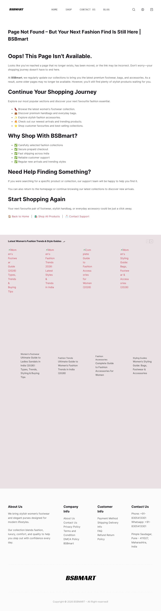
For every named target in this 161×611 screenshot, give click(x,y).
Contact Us (70, 522)
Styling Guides (140, 358)
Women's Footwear (30, 354)
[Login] (142, 9)
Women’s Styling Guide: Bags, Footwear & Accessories (142, 367)
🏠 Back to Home (18, 216)
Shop (69, 9)
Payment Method (107, 518)
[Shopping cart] (151, 9)
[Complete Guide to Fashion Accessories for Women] (87, 366)
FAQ (99, 530)
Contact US (87, 9)
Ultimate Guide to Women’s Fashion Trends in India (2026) (68, 367)
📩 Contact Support (77, 216)
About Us (69, 518)
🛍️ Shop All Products (47, 216)
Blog (106, 9)
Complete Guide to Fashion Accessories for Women (104, 369)
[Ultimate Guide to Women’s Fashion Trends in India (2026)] (50, 366)
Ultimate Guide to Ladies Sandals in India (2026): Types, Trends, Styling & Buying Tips (31, 367)
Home (54, 9)
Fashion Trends (65, 358)
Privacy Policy (72, 526)
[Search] (133, 9)
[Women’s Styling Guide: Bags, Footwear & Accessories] (125, 366)
